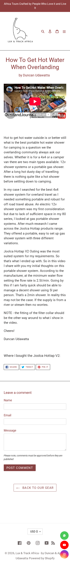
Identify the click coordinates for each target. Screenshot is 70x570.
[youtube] (64, 545)
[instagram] (64, 554)
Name (8, 400)
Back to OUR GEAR (37, 487)
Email (7, 415)
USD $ (34, 531)
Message (10, 430)
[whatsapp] (64, 535)
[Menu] (64, 31)
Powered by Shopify (42, 558)
